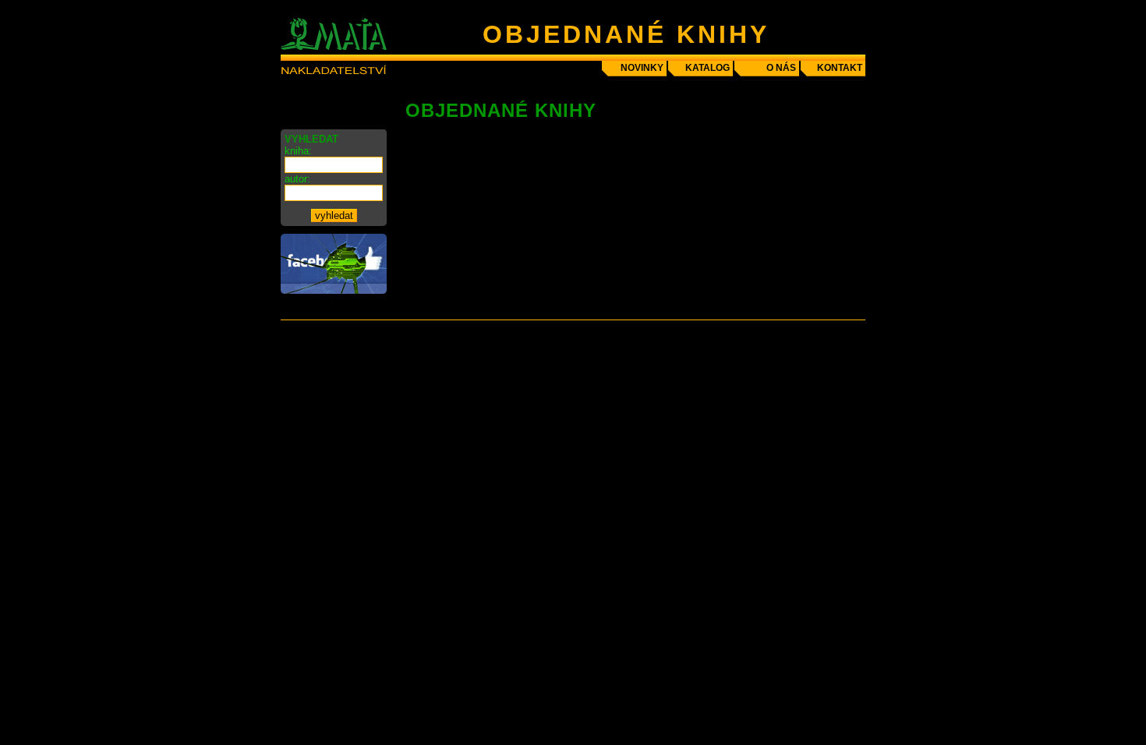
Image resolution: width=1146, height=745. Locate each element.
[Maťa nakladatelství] (334, 290)
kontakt (839, 67)
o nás (781, 67)
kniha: (298, 151)
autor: (297, 179)
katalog (707, 67)
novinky (642, 67)
